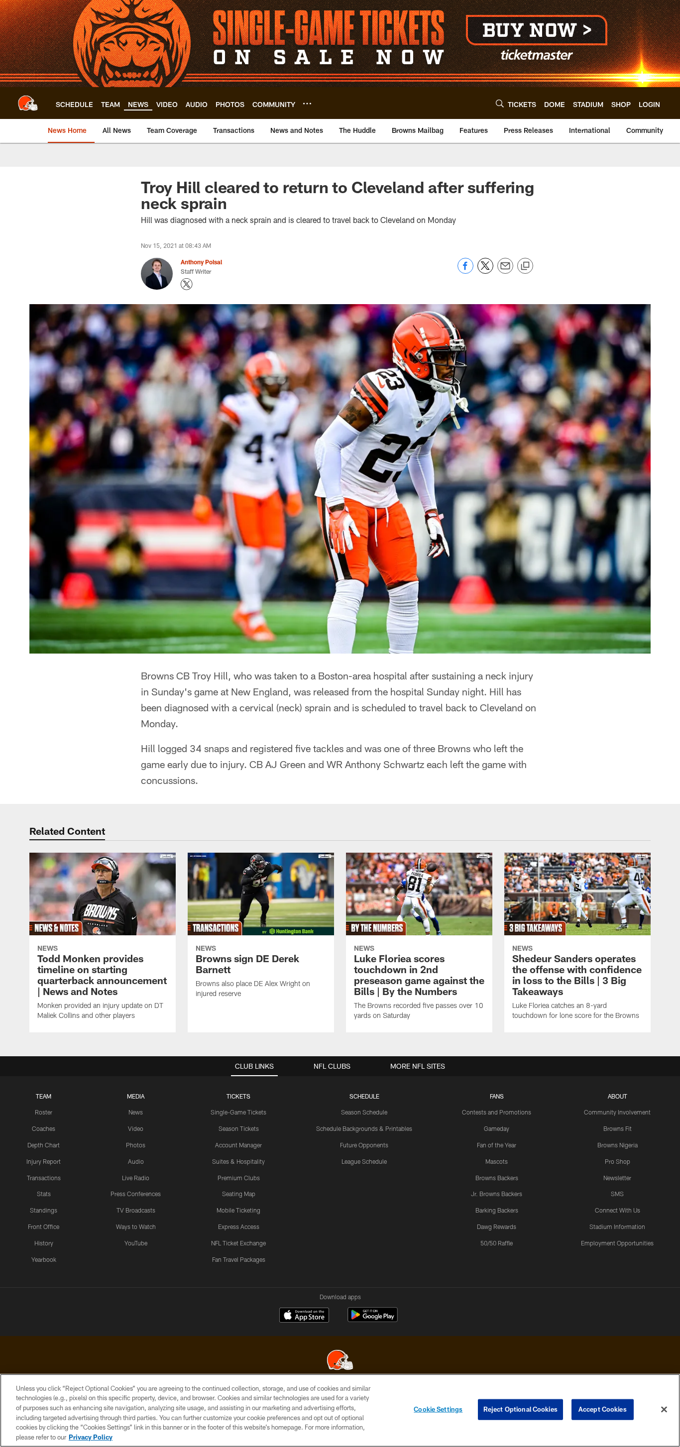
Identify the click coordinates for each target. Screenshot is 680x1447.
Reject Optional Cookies (520, 1409)
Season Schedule (364, 1112)
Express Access (238, 1226)
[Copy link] (525, 266)
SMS (617, 1193)
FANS (497, 1096)
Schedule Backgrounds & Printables (364, 1128)
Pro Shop (617, 1161)
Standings (43, 1210)
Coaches (43, 1128)
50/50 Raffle (496, 1242)
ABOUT (617, 1096)
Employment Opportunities (617, 1242)
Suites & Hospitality (238, 1161)
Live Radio (135, 1177)
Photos (135, 1144)
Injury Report (43, 1161)
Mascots (496, 1161)
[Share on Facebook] (465, 271)
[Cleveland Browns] (340, 1361)
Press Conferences (136, 1193)
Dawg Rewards (496, 1226)
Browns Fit (617, 1128)
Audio (136, 1161)
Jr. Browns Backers (496, 1193)
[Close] (664, 1410)
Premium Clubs (239, 1177)
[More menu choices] (307, 104)
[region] (340, 1410)
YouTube (135, 1242)
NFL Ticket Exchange (238, 1242)
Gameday (496, 1128)
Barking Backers (496, 1210)
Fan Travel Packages (238, 1259)
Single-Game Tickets (238, 1112)
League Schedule (364, 1161)
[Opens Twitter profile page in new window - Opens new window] (187, 284)
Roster (43, 1112)
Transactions (44, 1177)
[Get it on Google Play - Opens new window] (373, 1320)
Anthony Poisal (201, 261)
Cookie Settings (438, 1409)
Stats (44, 1193)
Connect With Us (617, 1210)
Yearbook (43, 1259)
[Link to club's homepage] (28, 103)
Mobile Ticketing (238, 1210)
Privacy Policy (91, 1437)
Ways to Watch (136, 1226)
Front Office (43, 1226)
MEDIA (135, 1096)
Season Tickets (239, 1128)
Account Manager (238, 1144)
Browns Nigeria (617, 1144)
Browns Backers (496, 1177)
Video (135, 1128)
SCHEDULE (364, 1096)
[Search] (500, 103)
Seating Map (238, 1193)
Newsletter (617, 1177)
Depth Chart (43, 1144)
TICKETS (238, 1096)
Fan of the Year (496, 1144)
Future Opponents (364, 1144)
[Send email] (505, 271)
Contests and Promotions (496, 1112)
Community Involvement (617, 1112)
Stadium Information (617, 1226)
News (135, 1112)
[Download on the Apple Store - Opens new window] (304, 1316)
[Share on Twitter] (485, 271)
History (43, 1242)
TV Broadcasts (135, 1210)
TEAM (43, 1096)
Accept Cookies (602, 1409)
